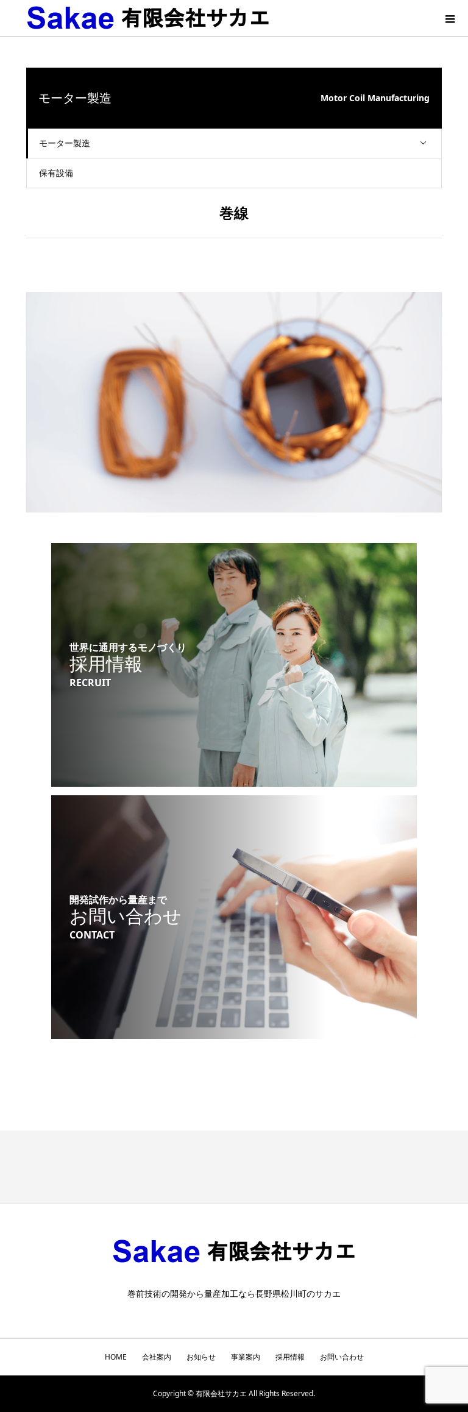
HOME (116, 1357)
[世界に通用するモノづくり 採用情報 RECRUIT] (234, 779)
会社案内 (156, 1357)
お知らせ (201, 1357)
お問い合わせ (342, 1357)
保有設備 (56, 173)
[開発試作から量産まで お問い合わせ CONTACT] (234, 1031)
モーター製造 (64, 143)
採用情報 (290, 1357)
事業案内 (245, 1357)
